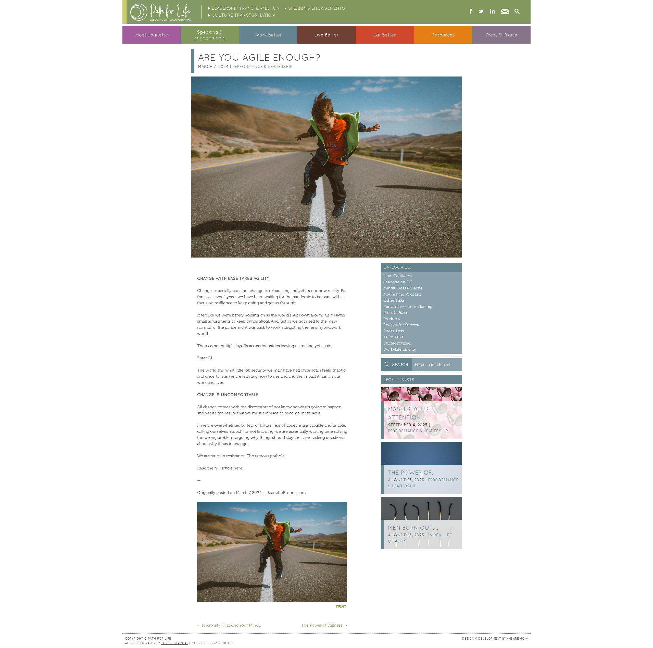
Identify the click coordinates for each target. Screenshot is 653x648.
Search (517, 12)
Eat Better (384, 34)
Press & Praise (501, 34)
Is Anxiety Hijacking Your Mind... (231, 625)
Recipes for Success (401, 325)
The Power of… (412, 472)
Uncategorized (396, 343)
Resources (443, 34)
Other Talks (394, 300)
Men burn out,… (413, 528)
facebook (471, 12)
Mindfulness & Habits (402, 288)
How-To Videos (397, 276)
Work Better (268, 34)
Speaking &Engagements (209, 34)
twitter (481, 12)
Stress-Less (393, 331)
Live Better (326, 34)
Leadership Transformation (246, 8)
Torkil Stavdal (174, 643)
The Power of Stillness (321, 625)
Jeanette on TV (397, 282)
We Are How (517, 638)
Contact (505, 12)
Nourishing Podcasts (402, 294)
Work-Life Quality (399, 349)
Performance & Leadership (262, 66)
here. (238, 468)
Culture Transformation (243, 15)
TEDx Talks (393, 337)
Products (391, 318)
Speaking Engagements (316, 8)
